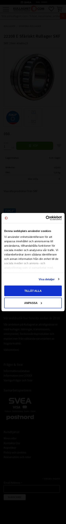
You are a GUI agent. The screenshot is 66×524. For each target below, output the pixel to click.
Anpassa (31, 302)
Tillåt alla (33, 290)
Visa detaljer (47, 279)
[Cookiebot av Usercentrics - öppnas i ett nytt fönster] (46, 218)
